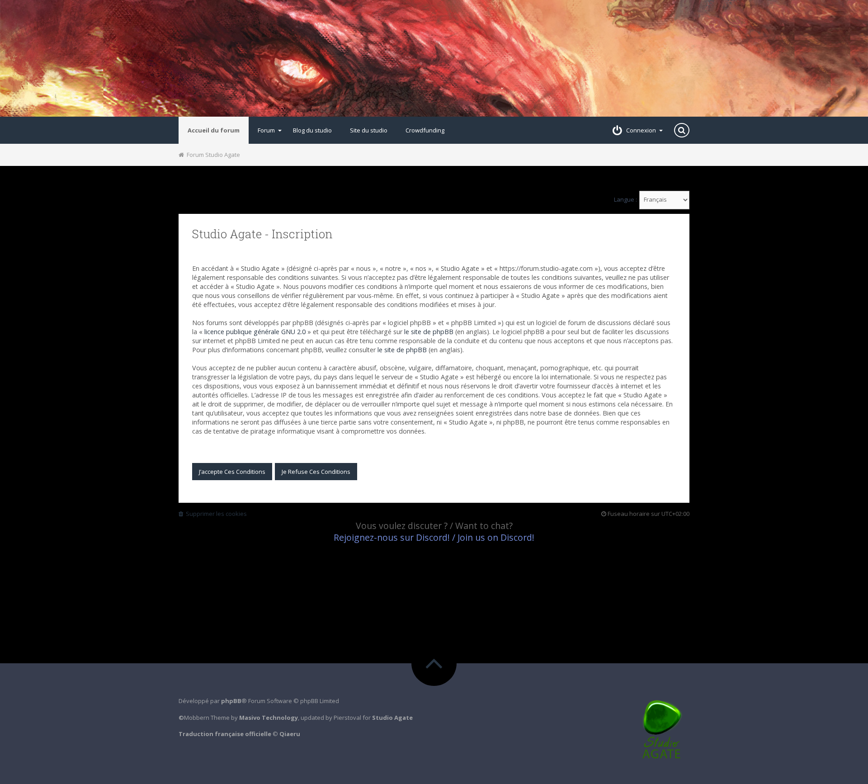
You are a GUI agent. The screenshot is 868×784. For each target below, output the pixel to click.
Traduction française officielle (225, 734)
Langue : (625, 199)
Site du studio (368, 130)
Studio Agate (392, 717)
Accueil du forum (214, 130)
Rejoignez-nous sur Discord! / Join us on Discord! (434, 537)
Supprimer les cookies (215, 514)
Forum (266, 130)
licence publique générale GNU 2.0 (255, 331)
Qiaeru (289, 734)
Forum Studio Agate (212, 155)
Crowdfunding (425, 130)
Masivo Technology (268, 717)
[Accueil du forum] (434, 58)
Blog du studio (312, 130)
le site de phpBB (428, 331)
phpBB (231, 701)
